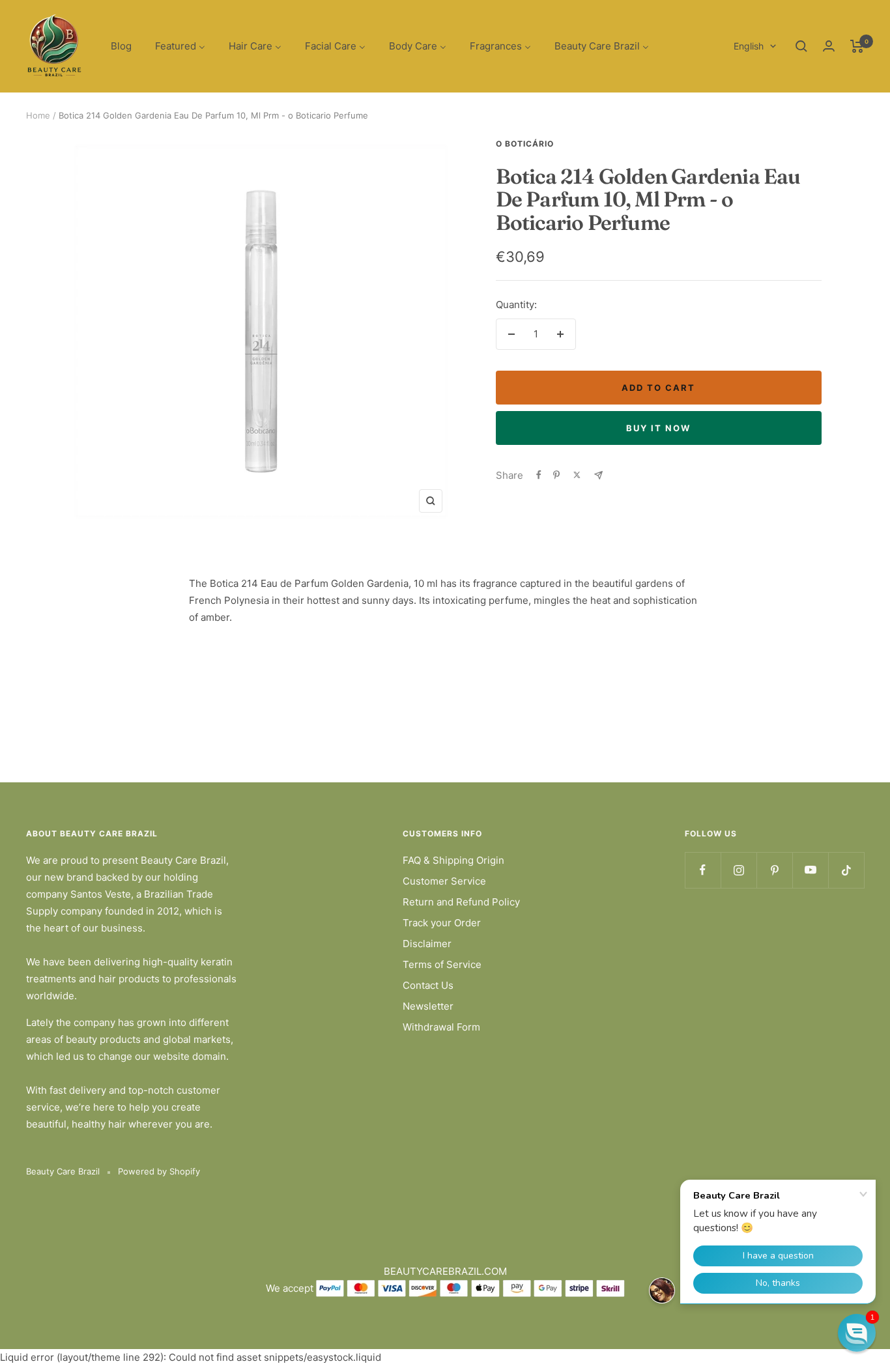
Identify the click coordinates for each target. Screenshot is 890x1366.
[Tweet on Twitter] (576, 474)
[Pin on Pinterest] (556, 474)
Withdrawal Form (441, 1027)
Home (38, 115)
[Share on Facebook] (538, 474)
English (749, 45)
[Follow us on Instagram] (738, 870)
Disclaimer (427, 943)
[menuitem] (121, 46)
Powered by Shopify (159, 1171)
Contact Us (428, 985)
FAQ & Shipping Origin (453, 860)
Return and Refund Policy (461, 902)
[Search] (801, 46)
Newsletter (428, 1006)
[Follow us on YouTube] (810, 870)
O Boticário (525, 144)
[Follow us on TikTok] (846, 870)
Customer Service (444, 881)
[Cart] (857, 46)
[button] (857, 1333)
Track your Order (442, 923)
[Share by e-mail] (598, 475)
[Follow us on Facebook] (703, 870)
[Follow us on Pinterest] (774, 870)
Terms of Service (442, 964)
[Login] (829, 45)
